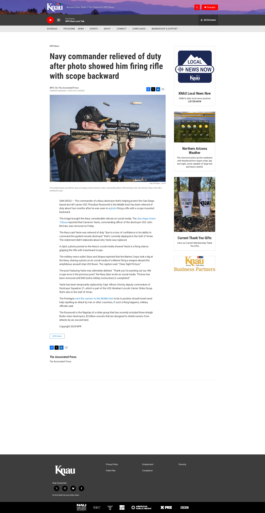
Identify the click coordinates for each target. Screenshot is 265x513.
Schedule (52, 29)
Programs (69, 29)
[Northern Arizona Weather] (194, 127)
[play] (50, 20)
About (107, 29)
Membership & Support (165, 29)
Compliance (139, 29)
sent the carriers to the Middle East (94, 298)
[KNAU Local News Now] (194, 66)
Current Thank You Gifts (194, 238)
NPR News (54, 46)
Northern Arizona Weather (194, 150)
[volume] (58, 20)
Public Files (111, 471)
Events (94, 29)
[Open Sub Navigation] (60, 29)
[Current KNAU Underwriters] (194, 263)
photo (113, 208)
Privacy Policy (112, 464)
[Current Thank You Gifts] (194, 204)
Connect (121, 29)
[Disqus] (132, 417)
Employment (147, 464)
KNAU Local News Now (195, 93)
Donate (211, 7)
